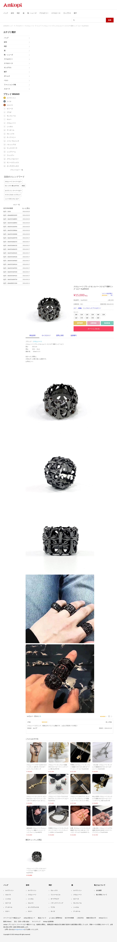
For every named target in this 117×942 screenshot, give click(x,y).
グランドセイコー (13, 159)
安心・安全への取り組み (21, 921)
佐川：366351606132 (10, 245)
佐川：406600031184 (10, 283)
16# (76, 318)
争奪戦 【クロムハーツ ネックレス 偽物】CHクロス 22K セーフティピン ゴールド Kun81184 (80, 767)
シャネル (10, 126)
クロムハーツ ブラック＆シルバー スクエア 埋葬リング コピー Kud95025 (36, 870)
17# (81, 318)
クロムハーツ (11, 123)
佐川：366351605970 (10, 238)
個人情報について (101, 894)
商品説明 (32, 335)
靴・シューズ (31, 13)
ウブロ (53, 907)
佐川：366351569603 (10, 260)
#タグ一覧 (16, 204)
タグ (75, 308)
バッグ (5, 13)
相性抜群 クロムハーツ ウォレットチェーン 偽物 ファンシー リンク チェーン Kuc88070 (36, 830)
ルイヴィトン (11, 98)
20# (98, 318)
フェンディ (10, 155)
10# (76, 314)
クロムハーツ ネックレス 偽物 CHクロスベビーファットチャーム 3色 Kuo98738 (58, 767)
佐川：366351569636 (10, 256)
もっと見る (26, 208)
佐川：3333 (7, 211)
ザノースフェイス (13, 162)
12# (87, 314)
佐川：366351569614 (10, 264)
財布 (12, 13)
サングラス (67, 13)
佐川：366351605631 (10, 253)
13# (92, 314)
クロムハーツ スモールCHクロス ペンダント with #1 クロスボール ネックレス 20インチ (37, 767)
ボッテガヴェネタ (13, 166)
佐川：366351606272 (10, 241)
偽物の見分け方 (91, 918)
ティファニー (11, 137)
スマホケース (55, 13)
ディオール (10, 130)
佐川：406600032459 (10, 215)
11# (81, 314)
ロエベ (9, 119)
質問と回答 (60, 335)
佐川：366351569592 (10, 268)
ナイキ (9, 101)
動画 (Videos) (7, 921)
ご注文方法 (80, 918)
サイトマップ (36, 921)
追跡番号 (74, 335)
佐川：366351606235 (10, 249)
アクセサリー (43, 13)
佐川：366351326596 (10, 226)
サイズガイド (46, 335)
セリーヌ (10, 108)
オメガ (53, 911)
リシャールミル (55, 894)
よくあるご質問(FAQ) (55, 918)
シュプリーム (11, 152)
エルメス (10, 105)
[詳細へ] (111, 716)
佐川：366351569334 (10, 272)
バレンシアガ (11, 144)
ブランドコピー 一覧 (16, 170)
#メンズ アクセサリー (94, 308)
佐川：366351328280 (10, 234)
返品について (42, 918)
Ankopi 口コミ (103, 918)
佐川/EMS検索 (69, 918)
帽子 (75, 13)
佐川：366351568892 (10, 219)
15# (103, 314)
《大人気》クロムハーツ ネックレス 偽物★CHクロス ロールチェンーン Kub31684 (102, 767)
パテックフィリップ (57, 903)
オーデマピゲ (55, 899)
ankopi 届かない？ (29, 918)
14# (98, 314)
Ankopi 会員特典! (48, 921)
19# (92, 318)
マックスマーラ (12, 148)
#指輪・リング (82, 308)
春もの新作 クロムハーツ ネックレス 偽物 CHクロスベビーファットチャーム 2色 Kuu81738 (102, 798)
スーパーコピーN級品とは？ (12, 918)
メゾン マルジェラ (13, 141)
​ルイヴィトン (77, 890)
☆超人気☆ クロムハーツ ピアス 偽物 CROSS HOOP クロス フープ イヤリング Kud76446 (102, 830)
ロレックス (10, 134)
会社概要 (99, 890)
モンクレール (11, 116)
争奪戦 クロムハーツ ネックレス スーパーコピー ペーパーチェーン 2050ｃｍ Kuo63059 (58, 830)
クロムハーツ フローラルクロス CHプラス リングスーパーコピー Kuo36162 (58, 798)
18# (87, 318)
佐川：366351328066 (10, 230)
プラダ (9, 112)
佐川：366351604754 (10, 279)
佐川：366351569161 (10, 275)
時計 (18, 13)
